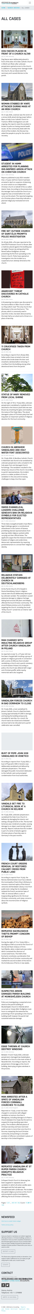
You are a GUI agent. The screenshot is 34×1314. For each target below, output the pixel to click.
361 (16, 1203)
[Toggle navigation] (29, 3)
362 (18, 1203)
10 (26, 1203)
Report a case (8, 1251)
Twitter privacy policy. (7, 1225)
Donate (5, 1265)
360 (13, 1203)
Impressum (22, 1309)
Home (3, 8)
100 (2, 1205)
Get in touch (14, 1309)
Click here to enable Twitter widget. (11, 1221)
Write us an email (10, 1297)
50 (30, 1203)
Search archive (13, 8)
